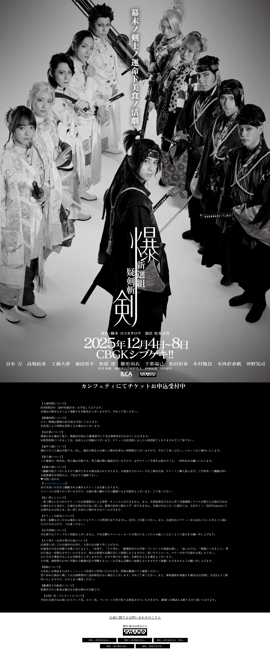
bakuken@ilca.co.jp (54, 483)
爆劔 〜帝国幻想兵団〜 (153, 646)
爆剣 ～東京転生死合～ (135, 640)
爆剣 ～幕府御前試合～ (99, 640)
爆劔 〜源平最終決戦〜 (117, 646)
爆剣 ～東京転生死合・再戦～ (171, 640)
